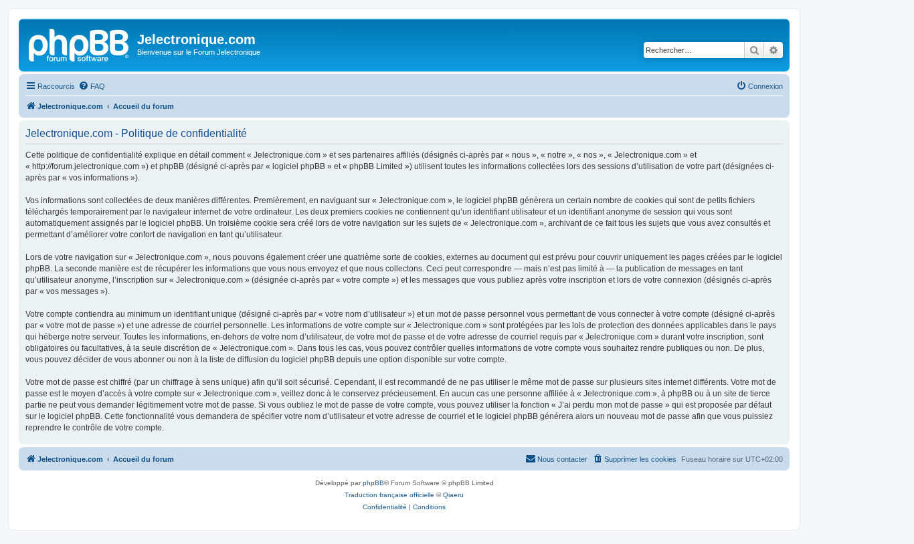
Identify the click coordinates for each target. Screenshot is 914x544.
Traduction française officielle (389, 495)
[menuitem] (91, 86)
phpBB (373, 483)
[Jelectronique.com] (79, 43)
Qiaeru (453, 495)
